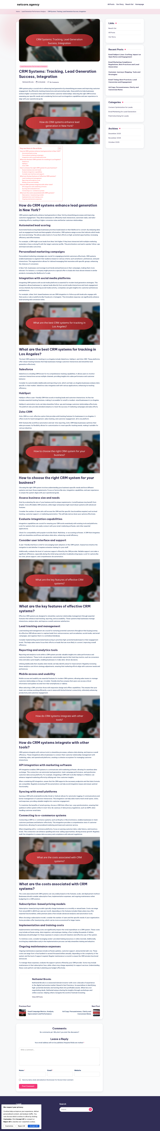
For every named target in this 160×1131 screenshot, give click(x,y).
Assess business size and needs (31, 170)
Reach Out (112, 28)
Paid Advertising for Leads (118, 116)
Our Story (112, 37)
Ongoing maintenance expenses (32, 199)
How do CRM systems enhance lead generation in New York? (40, 151)
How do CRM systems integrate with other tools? (36, 184)
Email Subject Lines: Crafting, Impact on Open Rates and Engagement (124, 55)
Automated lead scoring (29, 153)
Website (77, 1070)
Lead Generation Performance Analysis (34, 11)
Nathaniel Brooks (41, 979)
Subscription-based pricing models (33, 195)
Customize (9, 1126)
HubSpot (25, 163)
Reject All (21, 1126)
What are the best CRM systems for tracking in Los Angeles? (40, 159)
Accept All (34, 1126)
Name (22, 1070)
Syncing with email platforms (31, 188)
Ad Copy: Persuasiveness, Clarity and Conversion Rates (123, 88)
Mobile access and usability (30, 182)
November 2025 (114, 138)
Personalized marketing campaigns (32, 155)
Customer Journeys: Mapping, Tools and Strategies (124, 73)
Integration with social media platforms (34, 157)
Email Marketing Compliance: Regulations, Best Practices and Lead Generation (123, 64)
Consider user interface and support (33, 174)
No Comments (54, 82)
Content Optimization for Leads (120, 107)
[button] (37, 997)
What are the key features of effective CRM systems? (38, 176)
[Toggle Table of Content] (58, 148)
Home (18, 11)
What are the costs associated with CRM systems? (37, 193)
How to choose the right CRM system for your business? (38, 168)
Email (50, 1070)
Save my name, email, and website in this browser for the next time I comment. (48, 1080)
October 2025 (113, 142)
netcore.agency (28, 4)
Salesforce (25, 161)
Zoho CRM (25, 165)
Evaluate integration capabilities (32, 172)
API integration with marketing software (34, 186)
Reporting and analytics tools (31, 180)
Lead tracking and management (32, 178)
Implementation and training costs (32, 197)
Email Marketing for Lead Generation (122, 112)
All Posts (111, 33)
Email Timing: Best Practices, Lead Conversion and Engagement (122, 81)
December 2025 (114, 133)
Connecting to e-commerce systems (33, 190)
